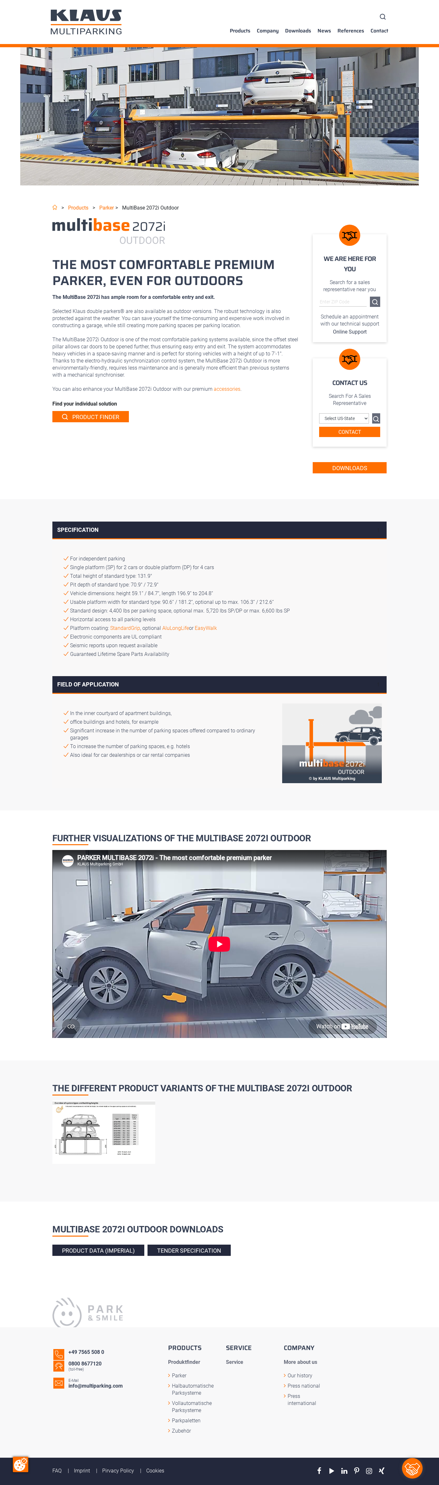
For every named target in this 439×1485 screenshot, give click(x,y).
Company (268, 30)
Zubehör (181, 1431)
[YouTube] (332, 1471)
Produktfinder (184, 1362)
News (324, 30)
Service (234, 1362)
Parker (106, 208)
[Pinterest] (357, 1471)
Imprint (82, 1471)
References (350, 30)
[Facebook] (319, 1471)
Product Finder (95, 417)
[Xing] (382, 1471)
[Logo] (86, 22)
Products (240, 30)
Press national (304, 1386)
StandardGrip (125, 628)
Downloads (298, 30)
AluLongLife (175, 628)
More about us (300, 1362)
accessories (227, 389)
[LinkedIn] (344, 1471)
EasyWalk (206, 628)
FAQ (57, 1471)
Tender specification (189, 1250)
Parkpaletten (186, 1421)
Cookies (155, 1471)
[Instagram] (369, 1471)
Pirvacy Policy (118, 1471)
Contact (379, 30)
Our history (300, 1376)
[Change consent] (20, 1464)
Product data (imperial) (98, 1250)
